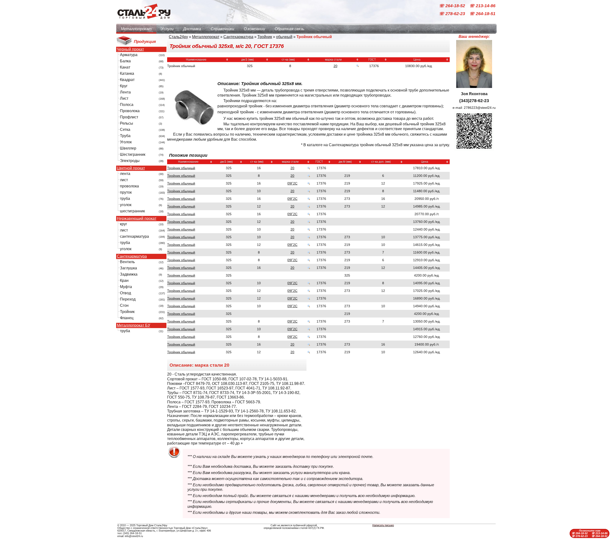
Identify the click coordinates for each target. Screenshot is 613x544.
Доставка (192, 29)
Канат (125, 67)
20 (335, 66)
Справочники (222, 29)
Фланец (126, 318)
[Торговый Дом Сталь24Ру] (143, 21)
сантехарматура (134, 236)
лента (125, 174)
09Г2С (292, 183)
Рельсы (126, 123)
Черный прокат (130, 49)
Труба (125, 136)
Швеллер (128, 148)
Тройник (127, 312)
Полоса (126, 105)
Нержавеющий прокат (136, 218)
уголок (125, 205)
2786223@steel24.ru (480, 108)
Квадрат (127, 80)
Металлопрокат (136, 29)
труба (125, 199)
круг (123, 224)
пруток (126, 192)
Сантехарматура (132, 256)
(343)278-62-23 (474, 100)
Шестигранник (132, 154)
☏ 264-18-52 (452, 5)
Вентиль (127, 262)
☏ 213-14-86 (482, 5)
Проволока (130, 111)
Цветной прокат (131, 168)
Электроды (130, 161)
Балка (125, 61)
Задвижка (128, 274)
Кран (124, 280)
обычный (284, 37)
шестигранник (132, 211)
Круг (124, 86)
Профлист (129, 117)
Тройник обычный (181, 168)
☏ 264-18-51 (482, 14)
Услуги (167, 29)
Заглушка (128, 268)
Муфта (126, 287)
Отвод (125, 293)
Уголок (126, 142)
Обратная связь (289, 29)
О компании (254, 29)
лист (124, 180)
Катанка (127, 73)
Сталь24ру (178, 37)
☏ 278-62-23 (452, 14)
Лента (125, 92)
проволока (129, 186)
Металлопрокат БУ (133, 325)
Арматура (128, 55)
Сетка (125, 129)
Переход (128, 299)
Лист (124, 98)
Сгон (124, 305)
